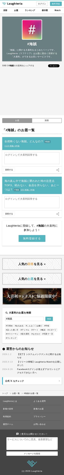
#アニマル (25, 330)
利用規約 (7, 416)
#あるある (19, 326)
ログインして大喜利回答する (21, 155)
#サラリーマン (12, 334)
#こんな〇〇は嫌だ (34, 326)
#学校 (46, 326)
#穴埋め (9, 326)
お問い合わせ (39, 424)
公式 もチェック (14, 381)
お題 (16, 10)
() (12, 146)
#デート (35, 330)
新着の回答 (8, 409)
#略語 (42, 330)
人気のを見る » (32, 264)
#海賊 (47, 142)
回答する (9, 170)
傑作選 (45, 10)
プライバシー (39, 416)
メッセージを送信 (32, 453)
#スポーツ (52, 330)
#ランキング (11, 338)
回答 (5, 10)
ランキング (30, 10)
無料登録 (56, 4)
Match (58, 10)
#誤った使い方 (12, 330)
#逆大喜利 (25, 334)
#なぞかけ (36, 334)
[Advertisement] (32, 91)
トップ (5, 393)
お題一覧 (16, 393)
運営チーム (8, 424)
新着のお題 (38, 409)
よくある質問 (39, 401)
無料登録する (32, 238)
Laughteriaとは (10, 401)
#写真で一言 (47, 334)
